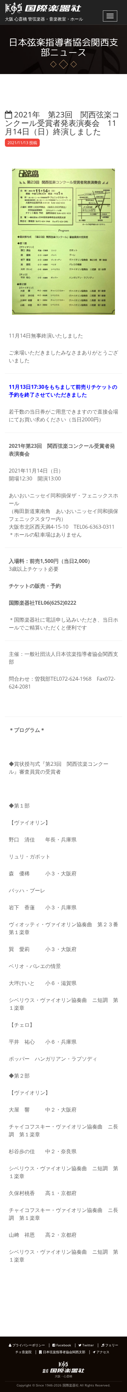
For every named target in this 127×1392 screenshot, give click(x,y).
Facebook (63, 1345)
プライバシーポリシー (28, 1345)
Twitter (87, 1345)
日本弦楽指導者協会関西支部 (63, 1352)
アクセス (102, 1352)
